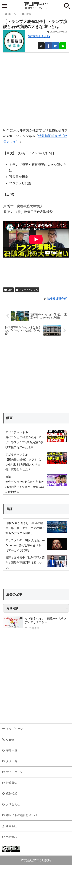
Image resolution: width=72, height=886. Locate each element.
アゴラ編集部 (32, 628)
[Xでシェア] (41, 45)
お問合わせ (13, 804)
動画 (9, 418)
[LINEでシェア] (62, 45)
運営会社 (11, 826)
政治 (10, 289)
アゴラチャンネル (28, 289)
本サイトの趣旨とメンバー (23, 815)
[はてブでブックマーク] (55, 45)
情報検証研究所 (39, 36)
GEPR (10, 739)
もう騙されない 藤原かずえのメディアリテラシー (46, 620)
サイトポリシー (16, 771)
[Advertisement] (36, 88)
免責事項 (11, 836)
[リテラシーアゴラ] (13, 623)
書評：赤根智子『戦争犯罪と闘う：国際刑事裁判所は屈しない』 (25, 562)
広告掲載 (11, 793)
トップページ (14, 728)
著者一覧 (11, 750)
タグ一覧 (11, 761)
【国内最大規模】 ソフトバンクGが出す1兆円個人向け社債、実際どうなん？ (24, 464)
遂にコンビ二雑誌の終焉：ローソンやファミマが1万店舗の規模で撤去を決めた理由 (25, 442)
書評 (9, 509)
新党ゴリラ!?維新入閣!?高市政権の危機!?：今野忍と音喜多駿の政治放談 (24, 486)
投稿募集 (11, 782)
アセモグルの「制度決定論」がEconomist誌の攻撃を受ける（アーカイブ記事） (25, 545)
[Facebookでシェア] (48, 45)
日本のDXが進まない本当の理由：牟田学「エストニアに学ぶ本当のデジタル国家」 (25, 528)
